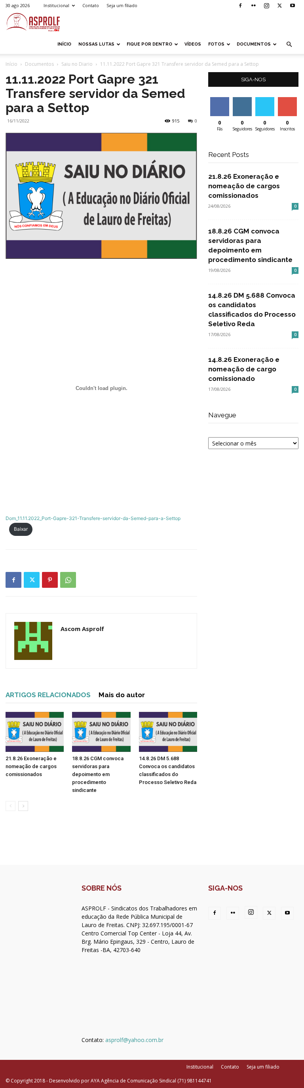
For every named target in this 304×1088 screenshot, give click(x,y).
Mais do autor (122, 695)
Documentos (254, 44)
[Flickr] (253, 5)
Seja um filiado (121, 5)
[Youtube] (292, 5)
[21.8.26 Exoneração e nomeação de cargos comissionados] (35, 732)
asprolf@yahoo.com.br (134, 1040)
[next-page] (23, 806)
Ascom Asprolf (82, 629)
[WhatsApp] (68, 580)
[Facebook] (240, 5)
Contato (90, 5)
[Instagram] (266, 5)
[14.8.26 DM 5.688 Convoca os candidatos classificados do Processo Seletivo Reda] (168, 732)
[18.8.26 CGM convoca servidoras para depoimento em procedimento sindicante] (101, 732)
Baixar (21, 529)
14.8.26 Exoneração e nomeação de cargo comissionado (243, 369)
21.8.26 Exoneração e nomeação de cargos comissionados (31, 766)
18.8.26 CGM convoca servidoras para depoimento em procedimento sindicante (98, 774)
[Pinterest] (50, 580)
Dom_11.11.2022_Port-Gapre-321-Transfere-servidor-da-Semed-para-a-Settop (93, 518)
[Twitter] (279, 5)
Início (64, 44)
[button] (288, 44)
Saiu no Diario (77, 64)
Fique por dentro (149, 44)
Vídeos (192, 44)
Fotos (216, 44)
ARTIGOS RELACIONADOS (48, 695)
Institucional (56, 5)
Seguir (242, 100)
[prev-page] (10, 806)
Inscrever (288, 100)
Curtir (219, 100)
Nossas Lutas (96, 44)
